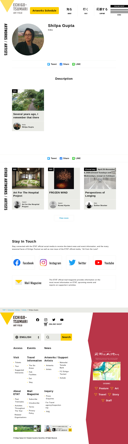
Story (115, 394)
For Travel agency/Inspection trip (53, 405)
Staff (109, 400)
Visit (16, 357)
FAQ (48, 412)
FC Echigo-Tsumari (64, 372)
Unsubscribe (34, 403)
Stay (31, 382)
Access (17, 348)
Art (117, 388)
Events (31, 348)
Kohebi (63, 378)
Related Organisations (20, 416)
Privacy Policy (32, 412)
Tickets (18, 362)
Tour (17, 366)
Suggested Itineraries (19, 371)
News (47, 348)
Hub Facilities (32, 373)
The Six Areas (32, 366)
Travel (102, 394)
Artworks (50, 365)
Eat (30, 378)
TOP (4, 310)
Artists (24, 310)
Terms (31, 407)
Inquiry (48, 391)
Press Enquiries (50, 397)
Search (66, 337)
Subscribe (33, 399)
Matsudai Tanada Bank (64, 365)
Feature (104, 388)
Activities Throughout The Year (20, 408)
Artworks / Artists (5, 40)
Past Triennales (19, 400)
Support (63, 357)
